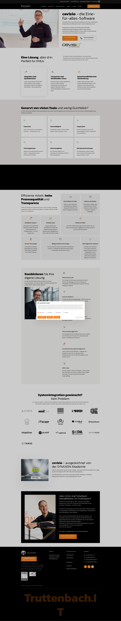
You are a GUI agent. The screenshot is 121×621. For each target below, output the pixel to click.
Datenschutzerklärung (79, 317)
